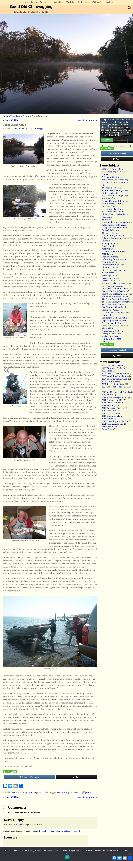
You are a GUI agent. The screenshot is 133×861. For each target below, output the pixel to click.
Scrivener (74, 792)
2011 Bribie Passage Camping (115, 397)
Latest (34, 2)
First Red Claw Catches (112, 286)
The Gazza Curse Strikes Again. (116, 299)
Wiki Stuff (96, 2)
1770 (59, 792)
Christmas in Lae (110, 267)
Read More (107, 140)
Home (25, 2)
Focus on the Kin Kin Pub (113, 251)
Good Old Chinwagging (31, 6)
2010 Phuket (107, 394)
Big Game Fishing (110, 257)
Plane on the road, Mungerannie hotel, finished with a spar (117, 223)
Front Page (15, 116)
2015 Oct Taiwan (109, 413)
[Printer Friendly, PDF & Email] (10, 772)
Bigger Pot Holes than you (114, 270)
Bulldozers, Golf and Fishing (115, 318)
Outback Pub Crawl (110, 230)
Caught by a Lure (110, 246)
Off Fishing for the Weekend (115, 259)
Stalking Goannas (110, 243)
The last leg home (110, 233)
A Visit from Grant (110, 336)
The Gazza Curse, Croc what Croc (117, 302)
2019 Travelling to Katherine (115, 421)
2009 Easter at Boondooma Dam (116, 387)
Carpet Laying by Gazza (112, 331)
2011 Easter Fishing (111, 402)
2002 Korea (107, 371)
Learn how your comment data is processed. (59, 831)
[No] (129, 854)
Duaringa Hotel (109, 206)
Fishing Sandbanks (110, 262)
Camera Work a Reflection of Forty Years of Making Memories (117, 292)
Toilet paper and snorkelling (115, 179)
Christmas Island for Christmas (116, 288)
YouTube (70, 2)
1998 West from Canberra (113, 368)
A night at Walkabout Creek (114, 227)
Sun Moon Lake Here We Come (116, 283)
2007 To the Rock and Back (114, 211)
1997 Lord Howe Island (112, 169)
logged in (20, 824)
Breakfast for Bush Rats (113, 264)
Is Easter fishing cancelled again (117, 238)
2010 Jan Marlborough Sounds (116, 392)
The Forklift (107, 328)
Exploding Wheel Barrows (114, 320)
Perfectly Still (108, 240)
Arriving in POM (109, 275)
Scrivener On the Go (111, 323)
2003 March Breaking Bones (115, 195)
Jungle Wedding (11, 120)
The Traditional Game (112, 188)
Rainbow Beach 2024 (111, 339)
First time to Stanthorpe (113, 209)
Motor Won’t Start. (110, 198)
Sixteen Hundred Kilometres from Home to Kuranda (115, 202)
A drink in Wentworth (112, 177)
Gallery (109, 2)
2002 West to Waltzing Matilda (115, 373)
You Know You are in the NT (115, 296)
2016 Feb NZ (107, 418)
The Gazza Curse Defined (113, 304)
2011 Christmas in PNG (112, 400)
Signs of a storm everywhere (115, 190)
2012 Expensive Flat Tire (113, 408)
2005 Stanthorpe (109, 381)
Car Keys (106, 341)
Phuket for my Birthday (113, 235)
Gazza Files (44, 792)
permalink (90, 792)
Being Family (108, 426)
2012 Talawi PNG (109, 410)
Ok (67, 857)
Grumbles (58, 2)
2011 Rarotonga (109, 254)
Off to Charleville (110, 193)
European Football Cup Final (115, 325)
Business (44, 2)
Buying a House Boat (111, 333)
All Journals (83, 2)
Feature (25, 116)
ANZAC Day (107, 249)
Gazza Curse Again (110, 278)
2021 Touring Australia (112, 424)
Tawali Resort (108, 272)
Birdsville (106, 219)
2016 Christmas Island (112, 416)
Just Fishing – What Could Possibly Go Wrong (114, 308)
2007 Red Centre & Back (113, 384)
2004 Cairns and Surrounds (114, 379)
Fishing (23, 792)
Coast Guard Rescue (87, 120)
